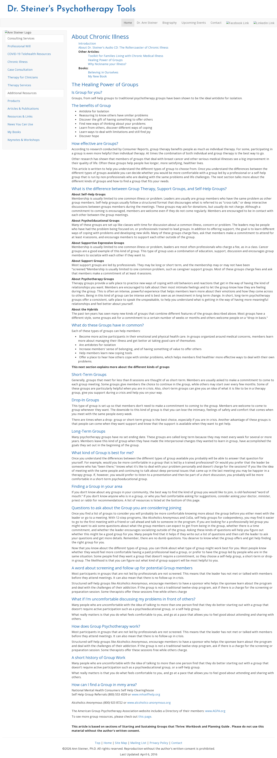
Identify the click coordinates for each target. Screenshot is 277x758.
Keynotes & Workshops (24, 140)
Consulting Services (21, 38)
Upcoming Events (193, 23)
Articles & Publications (23, 108)
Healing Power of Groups (105, 60)
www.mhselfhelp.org (146, 694)
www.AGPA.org (215, 711)
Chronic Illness (18, 62)
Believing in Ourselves (103, 72)
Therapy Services (19, 85)
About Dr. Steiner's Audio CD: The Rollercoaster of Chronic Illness (123, 47)
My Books (14, 132)
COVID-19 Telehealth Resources (29, 54)
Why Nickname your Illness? (107, 64)
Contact (216, 23)
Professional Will (19, 46)
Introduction (87, 43)
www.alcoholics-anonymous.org (149, 702)
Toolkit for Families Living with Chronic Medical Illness (125, 56)
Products (14, 101)
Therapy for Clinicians (23, 77)
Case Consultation (20, 69)
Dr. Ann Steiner (147, 23)
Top (97, 743)
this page (144, 716)
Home (128, 23)
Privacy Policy (159, 743)
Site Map (121, 743)
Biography (169, 23)
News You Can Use (20, 124)
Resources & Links (20, 116)
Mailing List (138, 743)
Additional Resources (22, 93)
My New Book (97, 76)
